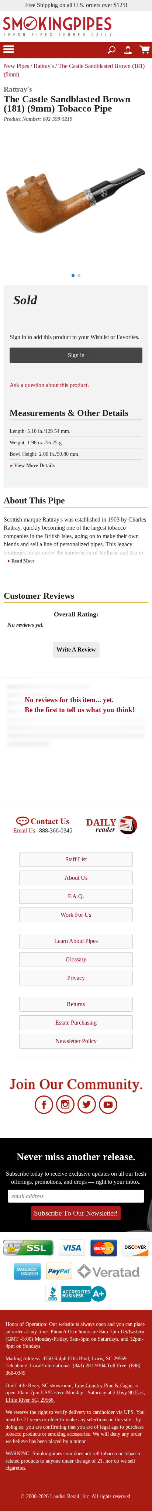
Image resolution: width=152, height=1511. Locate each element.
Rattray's (44, 66)
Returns (76, 1004)
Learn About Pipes (76, 941)
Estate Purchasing (76, 1022)
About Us (76, 878)
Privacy (76, 978)
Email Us (24, 830)
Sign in (76, 355)
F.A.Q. (76, 896)
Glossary (76, 959)
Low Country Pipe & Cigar (103, 1385)
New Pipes (16, 66)
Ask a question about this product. (49, 385)
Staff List (76, 859)
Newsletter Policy (76, 1041)
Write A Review (76, 649)
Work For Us (76, 915)
